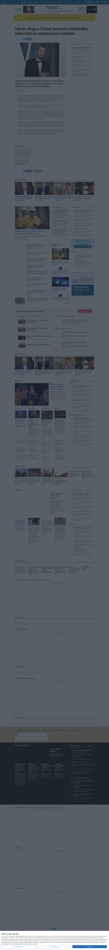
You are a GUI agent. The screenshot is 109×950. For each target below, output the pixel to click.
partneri (8, 936)
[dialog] (54, 940)
